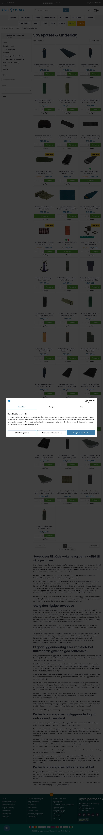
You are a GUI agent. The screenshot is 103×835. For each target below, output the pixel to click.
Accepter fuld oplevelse (81, 433)
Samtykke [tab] (21, 407)
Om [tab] (81, 407)
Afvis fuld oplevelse (22, 433)
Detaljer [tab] (51, 407)
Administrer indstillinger (50, 433)
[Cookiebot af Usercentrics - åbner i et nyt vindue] (86, 401)
